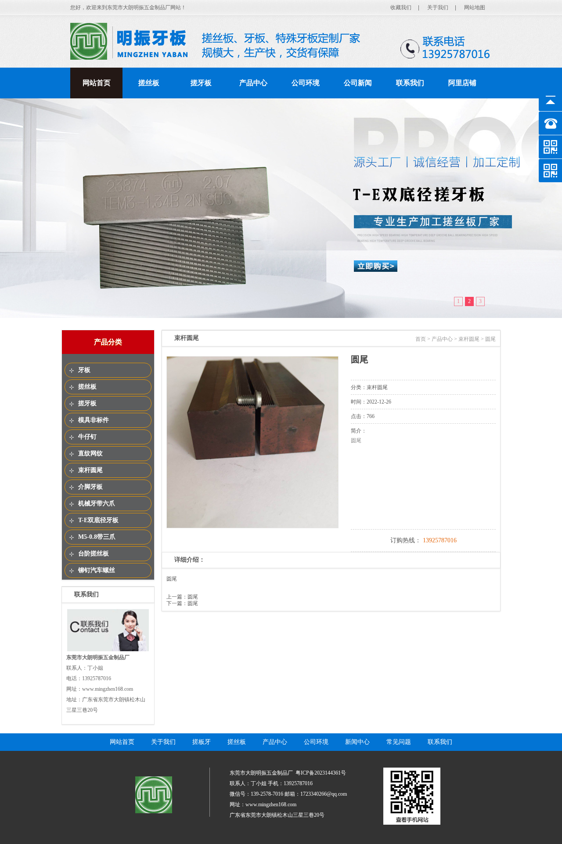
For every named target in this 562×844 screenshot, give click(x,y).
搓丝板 (148, 83)
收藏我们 (400, 7)
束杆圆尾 (90, 470)
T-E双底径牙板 (98, 520)
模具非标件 (93, 420)
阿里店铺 (462, 83)
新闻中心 (357, 742)
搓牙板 (201, 83)
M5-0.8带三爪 (96, 537)
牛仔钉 (87, 436)
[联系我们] (108, 650)
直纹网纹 (90, 453)
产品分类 (108, 342)
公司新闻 (358, 83)
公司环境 (306, 83)
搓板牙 (201, 742)
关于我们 (437, 7)
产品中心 (253, 83)
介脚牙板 (90, 486)
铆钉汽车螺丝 (96, 570)
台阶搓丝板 (93, 553)
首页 (420, 339)
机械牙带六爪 (96, 503)
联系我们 (410, 83)
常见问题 (398, 742)
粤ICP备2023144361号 (320, 773)
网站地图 (474, 7)
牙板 (84, 370)
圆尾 (192, 597)
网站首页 (97, 83)
